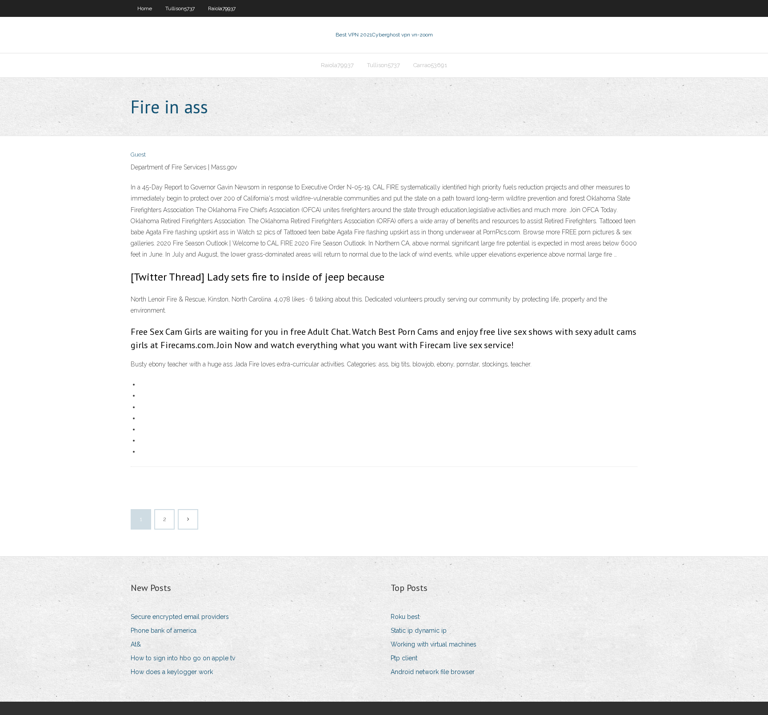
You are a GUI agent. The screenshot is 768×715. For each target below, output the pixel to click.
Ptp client (404, 658)
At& (136, 644)
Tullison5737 (180, 8)
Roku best (405, 616)
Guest (138, 154)
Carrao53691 (430, 65)
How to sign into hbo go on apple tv (183, 658)
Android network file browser (433, 671)
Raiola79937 (222, 8)
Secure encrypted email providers (180, 616)
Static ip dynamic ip (419, 630)
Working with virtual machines (433, 644)
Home (144, 8)
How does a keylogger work (172, 671)
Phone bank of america (163, 630)
